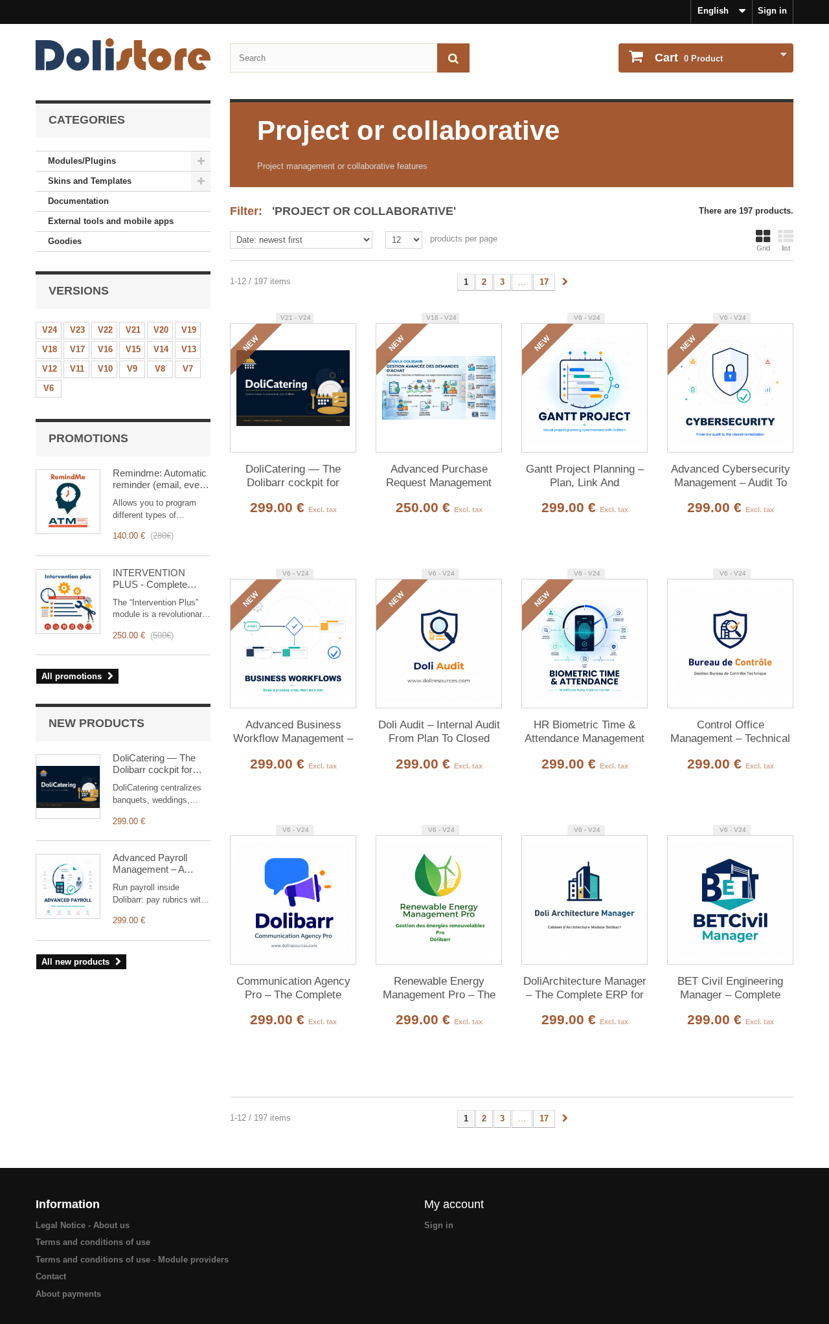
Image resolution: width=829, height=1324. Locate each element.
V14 (160, 349)
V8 (160, 369)
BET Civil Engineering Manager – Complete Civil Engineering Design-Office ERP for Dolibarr (730, 988)
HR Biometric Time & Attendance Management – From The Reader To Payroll (584, 732)
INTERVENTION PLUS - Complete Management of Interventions (150, 578)
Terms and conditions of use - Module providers (132, 1259)
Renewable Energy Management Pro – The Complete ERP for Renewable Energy (439, 988)
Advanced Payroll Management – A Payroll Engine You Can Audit (152, 863)
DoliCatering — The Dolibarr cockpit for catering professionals (159, 764)
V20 (160, 330)
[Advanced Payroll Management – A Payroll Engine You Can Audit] (68, 886)
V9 (132, 369)
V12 (49, 369)
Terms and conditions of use (93, 1242)
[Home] (123, 54)
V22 (105, 330)
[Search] (453, 58)
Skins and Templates (89, 181)
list (786, 248)
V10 (105, 369)
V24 (49, 330)
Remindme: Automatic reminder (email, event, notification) (161, 479)
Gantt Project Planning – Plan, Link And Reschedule (585, 476)
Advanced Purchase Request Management (439, 476)
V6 (48, 388)
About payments (68, 1294)
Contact (51, 1276)
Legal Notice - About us (83, 1225)
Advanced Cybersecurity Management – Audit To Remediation (730, 476)
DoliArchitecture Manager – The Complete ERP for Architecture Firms (584, 988)
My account (454, 1204)
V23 (77, 330)
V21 (133, 330)
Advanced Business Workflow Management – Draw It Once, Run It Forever (293, 732)
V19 (188, 330)
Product (689, 57)
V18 (49, 349)
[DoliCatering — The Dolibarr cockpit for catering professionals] (68, 786)
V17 (77, 349)
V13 (188, 349)
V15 (133, 349)
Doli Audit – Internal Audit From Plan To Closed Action (439, 732)
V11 (77, 369)
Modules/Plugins (82, 161)
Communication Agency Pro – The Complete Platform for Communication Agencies (293, 988)
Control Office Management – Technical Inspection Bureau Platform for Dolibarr (730, 732)
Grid (763, 248)
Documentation (78, 201)
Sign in (772, 11)
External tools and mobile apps (111, 221)
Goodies (65, 241)
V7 (188, 369)
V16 (105, 349)
